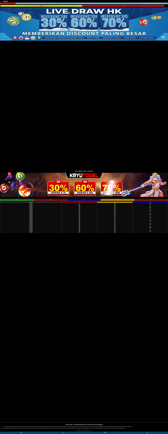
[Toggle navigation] (1, 1)
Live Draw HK (3, 426)
